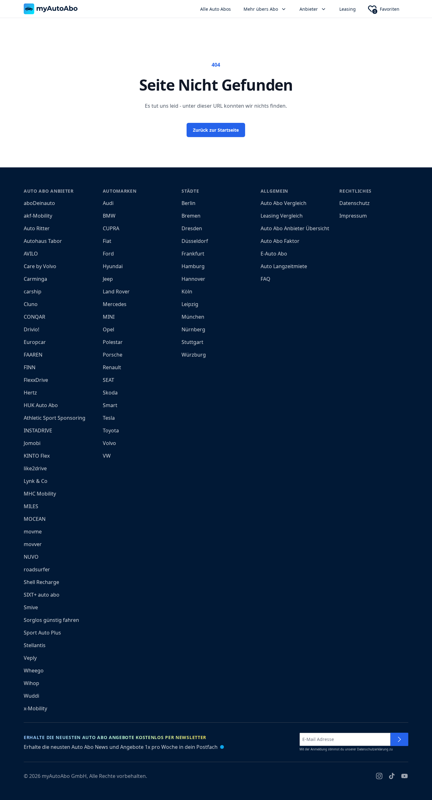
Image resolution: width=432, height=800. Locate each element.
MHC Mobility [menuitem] (40, 493)
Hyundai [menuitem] (113, 266)
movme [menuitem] (33, 531)
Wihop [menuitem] (31, 683)
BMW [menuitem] (109, 215)
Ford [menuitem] (108, 253)
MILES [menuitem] (31, 506)
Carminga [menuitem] (35, 278)
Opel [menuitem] (108, 329)
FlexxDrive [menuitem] (36, 379)
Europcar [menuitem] (35, 342)
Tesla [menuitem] (109, 417)
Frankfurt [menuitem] (193, 253)
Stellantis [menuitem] (35, 645)
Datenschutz (354, 203)
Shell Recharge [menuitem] (41, 582)
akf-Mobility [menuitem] (38, 215)
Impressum (353, 215)
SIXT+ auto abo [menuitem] (41, 594)
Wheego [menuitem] (34, 670)
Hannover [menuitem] (193, 278)
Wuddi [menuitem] (31, 695)
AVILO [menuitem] (31, 253)
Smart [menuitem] (110, 405)
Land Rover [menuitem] (116, 291)
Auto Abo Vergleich (283, 203)
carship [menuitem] (32, 291)
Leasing (347, 9)
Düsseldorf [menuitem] (195, 241)
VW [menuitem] (107, 455)
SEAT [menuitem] (108, 379)
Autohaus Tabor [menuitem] (43, 241)
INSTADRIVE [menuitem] (38, 430)
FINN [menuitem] (29, 367)
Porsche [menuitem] (112, 354)
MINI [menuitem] (108, 316)
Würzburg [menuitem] (194, 354)
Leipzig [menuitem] (190, 304)
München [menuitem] (193, 316)
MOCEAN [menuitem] (35, 518)
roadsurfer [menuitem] (37, 569)
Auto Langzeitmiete (284, 266)
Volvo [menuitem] (109, 443)
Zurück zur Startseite (216, 130)
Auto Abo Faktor (280, 241)
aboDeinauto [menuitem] (39, 203)
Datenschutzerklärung (372, 749)
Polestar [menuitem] (113, 342)
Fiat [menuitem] (107, 241)
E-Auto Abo (274, 253)
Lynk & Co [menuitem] (35, 481)
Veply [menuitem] (30, 657)
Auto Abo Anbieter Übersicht (295, 228)
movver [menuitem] (33, 544)
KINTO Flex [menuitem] (37, 455)
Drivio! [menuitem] (31, 329)
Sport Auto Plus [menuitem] (42, 632)
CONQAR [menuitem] (34, 316)
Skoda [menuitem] (110, 392)
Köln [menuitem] (187, 291)
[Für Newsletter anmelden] (399, 739)
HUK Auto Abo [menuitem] (41, 405)
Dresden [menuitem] (192, 228)
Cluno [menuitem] (31, 304)
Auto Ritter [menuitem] (37, 228)
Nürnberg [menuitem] (193, 329)
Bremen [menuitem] (191, 215)
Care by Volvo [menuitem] (40, 266)
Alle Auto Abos (215, 9)
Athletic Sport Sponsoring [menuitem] (54, 417)
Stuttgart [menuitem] (192, 342)
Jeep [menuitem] (108, 278)
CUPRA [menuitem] (111, 228)
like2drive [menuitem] (35, 468)
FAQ (265, 278)
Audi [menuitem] (108, 203)
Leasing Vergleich (282, 215)
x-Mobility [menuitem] (35, 708)
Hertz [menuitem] (30, 392)
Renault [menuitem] (112, 367)
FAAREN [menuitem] (33, 354)
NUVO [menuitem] (31, 556)
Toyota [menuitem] (111, 430)
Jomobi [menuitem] (32, 443)
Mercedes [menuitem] (115, 304)
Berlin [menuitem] (188, 203)
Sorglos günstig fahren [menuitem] (51, 620)
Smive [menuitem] (31, 607)
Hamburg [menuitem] (193, 266)
